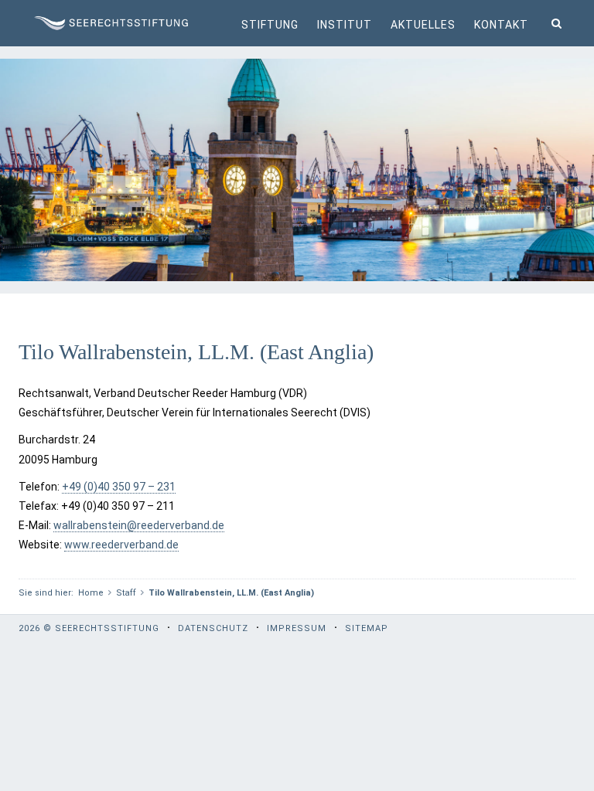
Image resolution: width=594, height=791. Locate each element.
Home (91, 593)
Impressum (296, 628)
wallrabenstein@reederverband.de (138, 525)
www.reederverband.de (121, 544)
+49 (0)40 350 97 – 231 (119, 486)
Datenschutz (213, 628)
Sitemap (366, 628)
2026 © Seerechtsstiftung (89, 628)
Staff (126, 593)
